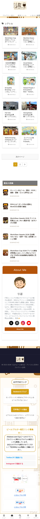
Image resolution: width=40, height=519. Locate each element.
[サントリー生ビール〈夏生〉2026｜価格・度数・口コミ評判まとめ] (6, 192)
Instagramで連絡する (14, 464)
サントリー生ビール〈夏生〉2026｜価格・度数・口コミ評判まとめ (23, 191)
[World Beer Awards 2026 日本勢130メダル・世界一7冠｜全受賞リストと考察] (6, 236)
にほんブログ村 (20, 495)
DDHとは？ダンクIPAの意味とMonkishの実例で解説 (21, 205)
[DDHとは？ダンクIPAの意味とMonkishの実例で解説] (6, 206)
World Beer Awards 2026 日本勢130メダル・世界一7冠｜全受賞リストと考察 (23, 237)
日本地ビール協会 (20, 409)
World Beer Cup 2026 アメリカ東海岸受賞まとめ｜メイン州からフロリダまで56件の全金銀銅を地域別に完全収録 (23, 254)
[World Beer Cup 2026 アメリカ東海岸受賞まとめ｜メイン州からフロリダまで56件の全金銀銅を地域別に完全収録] (6, 253)
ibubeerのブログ (20, 392)
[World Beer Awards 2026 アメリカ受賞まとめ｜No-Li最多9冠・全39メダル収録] (6, 220)
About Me (20, 329)
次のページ (20, 157)
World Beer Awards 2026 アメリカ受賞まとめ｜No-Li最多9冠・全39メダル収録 (23, 220)
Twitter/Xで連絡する (14, 457)
